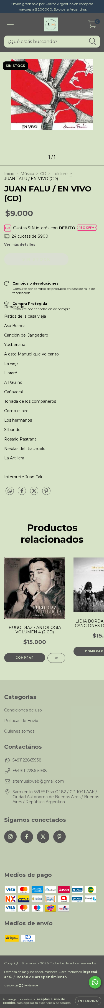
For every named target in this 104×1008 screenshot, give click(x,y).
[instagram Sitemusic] (10, 836)
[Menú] (10, 24)
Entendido (88, 1001)
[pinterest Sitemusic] (59, 836)
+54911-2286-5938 (29, 770)
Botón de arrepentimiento (42, 977)
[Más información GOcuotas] (87, 228)
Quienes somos (19, 731)
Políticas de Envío (21, 720)
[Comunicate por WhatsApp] (95, 982)
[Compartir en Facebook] (22, 493)
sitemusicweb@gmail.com (38, 781)
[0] (92, 25)
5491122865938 (27, 760)
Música (27, 173)
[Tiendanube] (21, 986)
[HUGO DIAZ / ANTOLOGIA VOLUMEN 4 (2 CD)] (56, 658)
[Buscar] (92, 41)
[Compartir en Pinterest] (46, 493)
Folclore (60, 173)
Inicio (9, 173)
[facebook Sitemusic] (27, 836)
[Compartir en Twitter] (34, 493)
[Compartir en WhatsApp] (10, 491)
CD (43, 173)
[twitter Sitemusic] (43, 836)
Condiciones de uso (23, 710)
